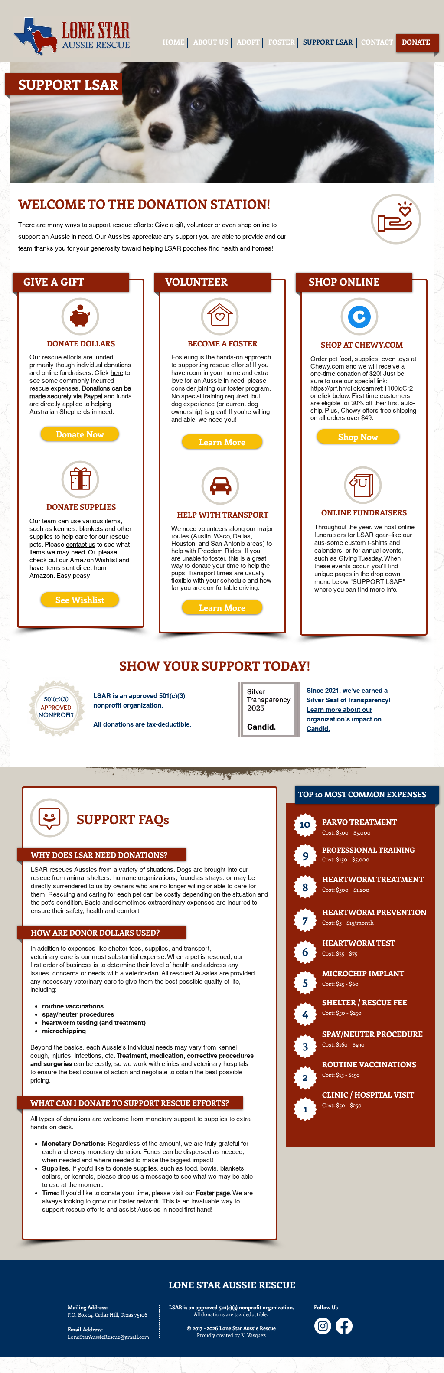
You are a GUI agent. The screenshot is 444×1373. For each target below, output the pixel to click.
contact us (80, 544)
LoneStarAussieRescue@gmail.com (108, 1336)
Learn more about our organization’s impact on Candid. (344, 719)
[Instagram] (322, 1326)
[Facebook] (344, 1326)
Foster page (213, 1193)
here (117, 372)
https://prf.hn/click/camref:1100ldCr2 (362, 388)
